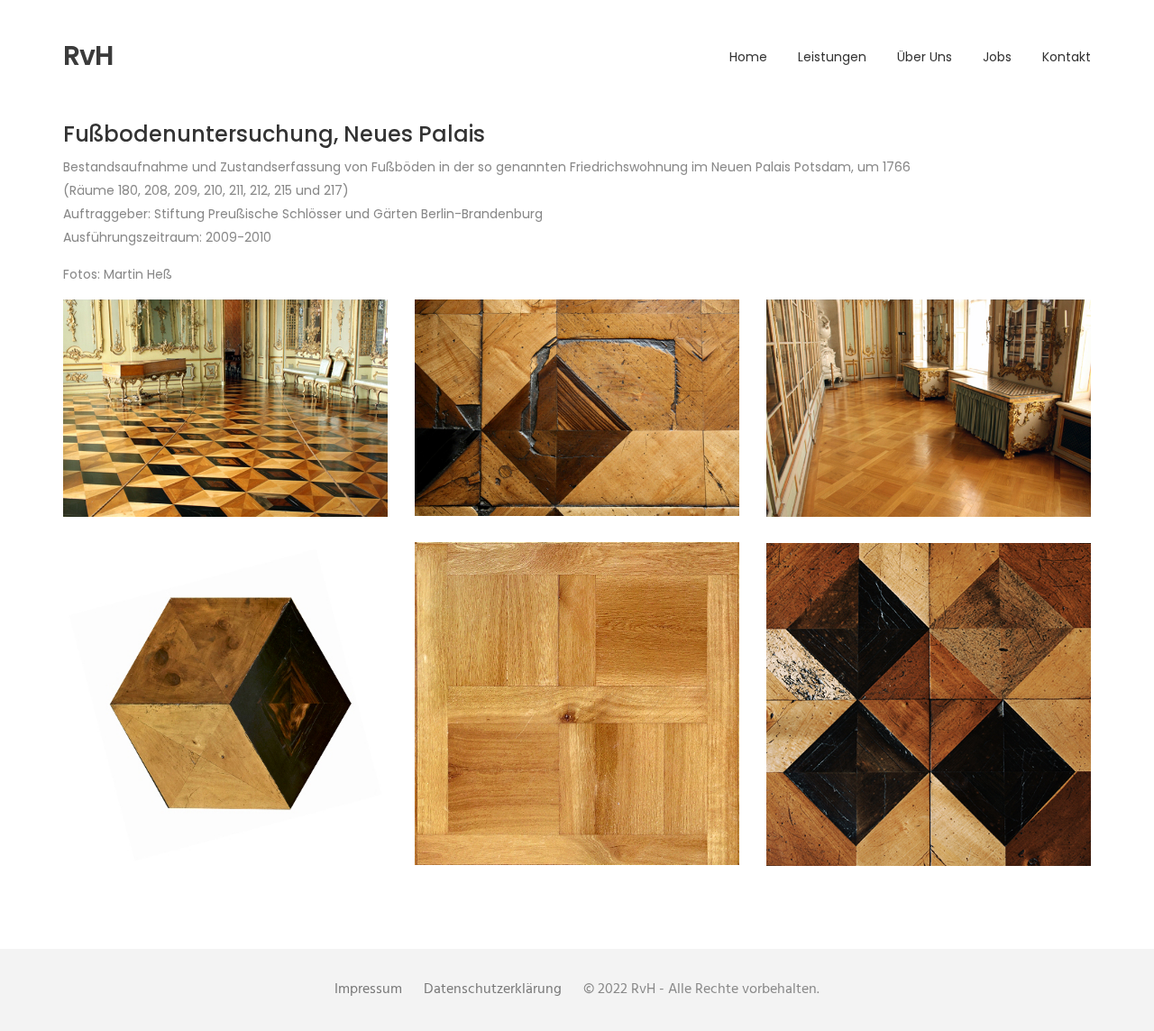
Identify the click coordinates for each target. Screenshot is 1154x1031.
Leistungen (832, 57)
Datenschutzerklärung (493, 989)
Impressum (368, 989)
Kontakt (1066, 57)
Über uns (924, 57)
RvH (88, 55)
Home (748, 57)
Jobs (997, 57)
